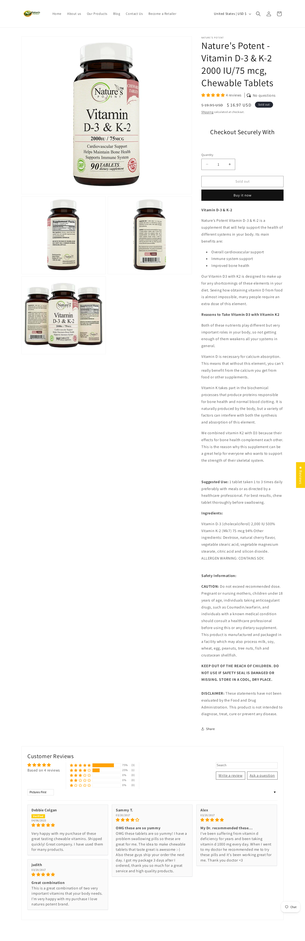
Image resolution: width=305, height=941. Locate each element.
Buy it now (243, 195)
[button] (258, 14)
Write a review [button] (230, 775)
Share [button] (210, 729)
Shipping (207, 112)
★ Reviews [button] (300, 475)
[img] (67, 825)
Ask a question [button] (262, 775)
